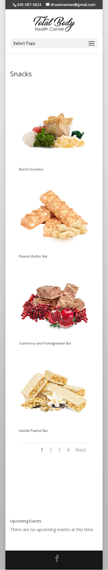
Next (80, 449)
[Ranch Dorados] (54, 164)
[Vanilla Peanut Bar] (54, 426)
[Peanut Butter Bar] (54, 251)
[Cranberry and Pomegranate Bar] (54, 338)
